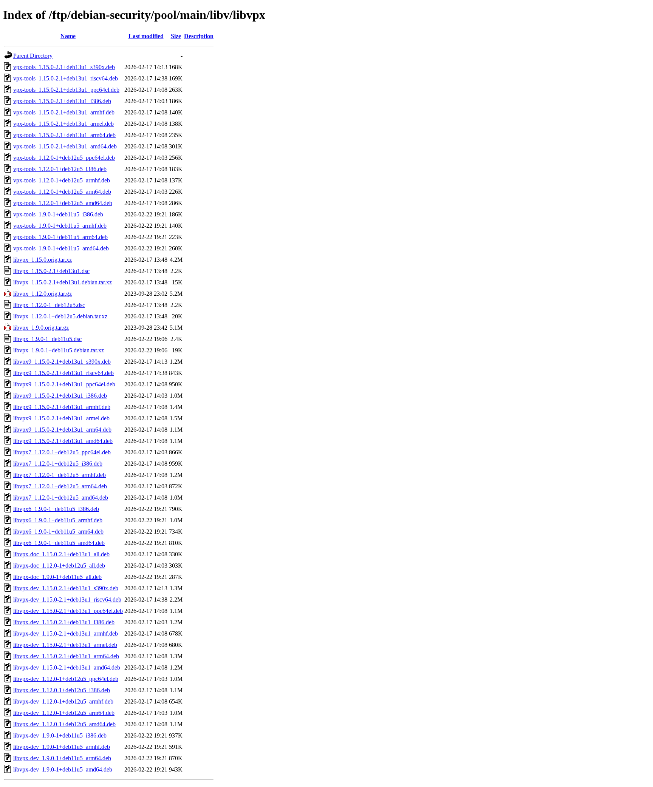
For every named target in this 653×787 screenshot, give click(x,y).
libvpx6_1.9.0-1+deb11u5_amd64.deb (59, 543)
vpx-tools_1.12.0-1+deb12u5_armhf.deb (61, 180)
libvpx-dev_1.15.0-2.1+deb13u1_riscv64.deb (67, 599)
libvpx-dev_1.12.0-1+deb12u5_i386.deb (61, 690)
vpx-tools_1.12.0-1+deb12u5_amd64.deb (62, 203)
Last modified (146, 36)
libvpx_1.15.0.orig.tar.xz (42, 259)
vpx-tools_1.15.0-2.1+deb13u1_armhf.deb (64, 112)
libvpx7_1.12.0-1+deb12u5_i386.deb (57, 463)
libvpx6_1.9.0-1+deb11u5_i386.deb (56, 509)
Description (199, 36)
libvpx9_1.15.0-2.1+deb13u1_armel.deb (61, 418)
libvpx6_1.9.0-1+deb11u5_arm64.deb (58, 531)
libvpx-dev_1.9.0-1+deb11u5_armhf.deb (61, 747)
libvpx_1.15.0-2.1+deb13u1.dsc (51, 271)
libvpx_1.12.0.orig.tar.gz (42, 293)
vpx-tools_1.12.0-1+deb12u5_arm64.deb (62, 191)
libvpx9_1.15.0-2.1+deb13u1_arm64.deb (62, 429)
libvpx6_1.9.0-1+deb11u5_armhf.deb (57, 520)
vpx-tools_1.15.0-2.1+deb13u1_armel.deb (63, 123)
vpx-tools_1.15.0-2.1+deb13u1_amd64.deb (65, 146)
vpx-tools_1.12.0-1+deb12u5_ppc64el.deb (64, 157)
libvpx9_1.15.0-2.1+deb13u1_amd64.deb (63, 441)
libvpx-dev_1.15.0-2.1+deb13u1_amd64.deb (66, 667)
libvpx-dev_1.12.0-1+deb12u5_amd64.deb (64, 724)
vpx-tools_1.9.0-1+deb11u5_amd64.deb (61, 248)
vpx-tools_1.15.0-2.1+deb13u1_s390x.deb (64, 67)
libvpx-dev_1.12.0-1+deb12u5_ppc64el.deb (65, 679)
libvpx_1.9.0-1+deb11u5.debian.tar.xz (58, 350)
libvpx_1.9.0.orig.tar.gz (41, 327)
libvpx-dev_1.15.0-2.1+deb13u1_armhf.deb (65, 633)
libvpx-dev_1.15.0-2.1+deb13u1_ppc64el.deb (68, 611)
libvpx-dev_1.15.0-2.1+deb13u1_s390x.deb (65, 588)
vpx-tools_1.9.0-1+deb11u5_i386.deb (58, 214)
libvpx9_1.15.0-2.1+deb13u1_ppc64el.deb (64, 384)
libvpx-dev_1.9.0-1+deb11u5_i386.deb (60, 735)
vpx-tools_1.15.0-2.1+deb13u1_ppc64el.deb (66, 89)
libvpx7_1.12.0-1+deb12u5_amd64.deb (60, 497)
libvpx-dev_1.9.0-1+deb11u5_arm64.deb (62, 758)
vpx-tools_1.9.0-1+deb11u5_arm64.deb (60, 237)
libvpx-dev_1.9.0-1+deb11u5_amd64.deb (62, 769)
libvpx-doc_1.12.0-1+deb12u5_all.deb (59, 565)
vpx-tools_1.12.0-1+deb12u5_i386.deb (60, 169)
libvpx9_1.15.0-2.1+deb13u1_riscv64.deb (63, 373)
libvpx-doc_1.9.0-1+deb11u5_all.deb (57, 577)
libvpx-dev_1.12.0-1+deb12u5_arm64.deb (64, 713)
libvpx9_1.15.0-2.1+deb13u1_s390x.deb (62, 361)
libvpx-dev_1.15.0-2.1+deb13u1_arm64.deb (66, 656)
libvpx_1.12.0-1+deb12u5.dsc (49, 305)
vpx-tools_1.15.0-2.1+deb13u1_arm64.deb (64, 135)
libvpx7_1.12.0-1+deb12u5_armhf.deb (59, 475)
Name (68, 36)
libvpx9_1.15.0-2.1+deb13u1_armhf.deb (61, 407)
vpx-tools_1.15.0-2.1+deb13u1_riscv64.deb (65, 78)
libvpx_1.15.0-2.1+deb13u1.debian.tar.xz (62, 282)
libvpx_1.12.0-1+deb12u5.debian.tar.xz (60, 316)
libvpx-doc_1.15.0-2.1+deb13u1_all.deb (61, 554)
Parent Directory (33, 55)
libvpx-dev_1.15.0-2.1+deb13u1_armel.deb (65, 645)
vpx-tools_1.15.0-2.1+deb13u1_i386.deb (62, 101)
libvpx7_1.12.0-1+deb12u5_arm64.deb (60, 486)
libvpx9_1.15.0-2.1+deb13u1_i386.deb (60, 395)
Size (176, 36)
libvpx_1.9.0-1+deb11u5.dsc (47, 339)
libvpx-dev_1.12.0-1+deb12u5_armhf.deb (63, 701)
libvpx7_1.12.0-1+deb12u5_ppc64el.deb (62, 452)
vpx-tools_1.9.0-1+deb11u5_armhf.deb (60, 225)
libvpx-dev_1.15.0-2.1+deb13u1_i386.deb (64, 622)
